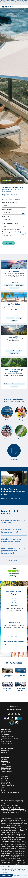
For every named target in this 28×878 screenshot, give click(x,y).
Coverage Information (7, 736)
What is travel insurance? (7, 676)
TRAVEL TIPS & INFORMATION (10, 498)
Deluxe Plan (14, 271)
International (7, 439)
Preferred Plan (14, 304)
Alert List (3, 791)
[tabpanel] (14, 223)
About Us (4, 759)
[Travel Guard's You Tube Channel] (15, 714)
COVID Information (7, 743)
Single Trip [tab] (5, 195)
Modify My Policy (6, 784)
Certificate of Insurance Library (10, 792)
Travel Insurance (6, 729)
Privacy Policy (15, 805)
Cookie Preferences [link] (13, 812)
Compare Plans (5, 734)
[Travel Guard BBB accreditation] (18, 718)
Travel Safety (5, 750)
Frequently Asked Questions (9, 738)
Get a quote (9, 243)
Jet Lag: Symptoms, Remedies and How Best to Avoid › (13, 492)
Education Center (6, 731)
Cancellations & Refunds (8, 785)
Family (21, 420)
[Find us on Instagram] (19, 714)
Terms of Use (5, 805)
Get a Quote (4, 740)
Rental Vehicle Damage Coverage (14, 370)
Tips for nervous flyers (8, 689)
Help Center (4, 778)
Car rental (21, 439)
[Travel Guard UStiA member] (8, 718)
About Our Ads (20, 811)
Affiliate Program (6, 768)
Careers (3, 764)
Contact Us (4, 761)
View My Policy (5, 782)
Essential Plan (14, 337)
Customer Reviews (6, 771)
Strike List (4, 789)
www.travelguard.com (7, 860)
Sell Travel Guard (6, 766)
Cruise (7, 420)
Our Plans (4, 733)
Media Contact (5, 770)
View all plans (14, 392)
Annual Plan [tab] (14, 195)
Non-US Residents (6, 741)
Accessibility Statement (8, 807)
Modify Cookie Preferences (20, 875)
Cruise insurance (20, 675)
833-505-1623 (17, 709)
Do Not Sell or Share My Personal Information (13, 809)
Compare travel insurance (20, 689)
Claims (3, 787)
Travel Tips (4, 752)
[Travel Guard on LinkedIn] (12, 714)
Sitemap (4, 812)
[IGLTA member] (14, 722)
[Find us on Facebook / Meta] (9, 714)
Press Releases (5, 763)
